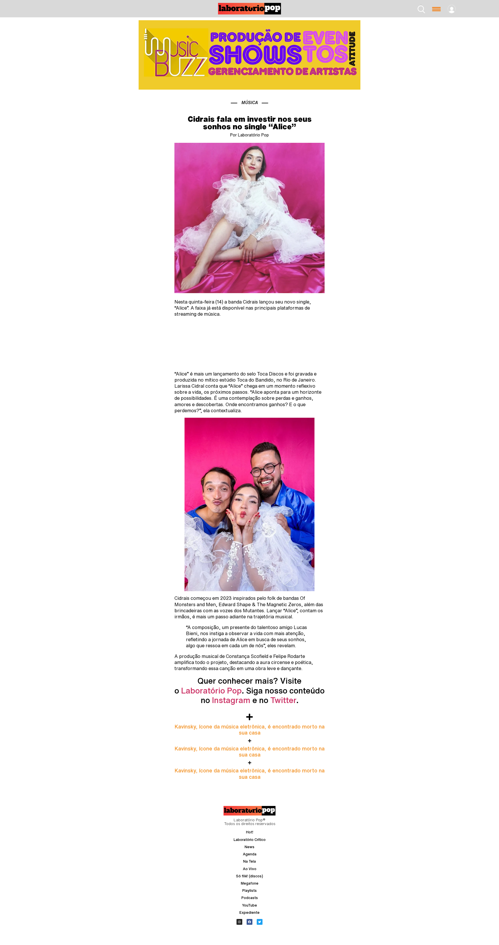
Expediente (249, 912)
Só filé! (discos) (249, 876)
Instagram (231, 700)
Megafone (249, 883)
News (249, 847)
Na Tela (249, 861)
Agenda (249, 854)
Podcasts (249, 898)
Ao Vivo (249, 869)
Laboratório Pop (211, 690)
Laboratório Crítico (250, 840)
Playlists (249, 890)
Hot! (249, 832)
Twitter (283, 700)
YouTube (249, 905)
